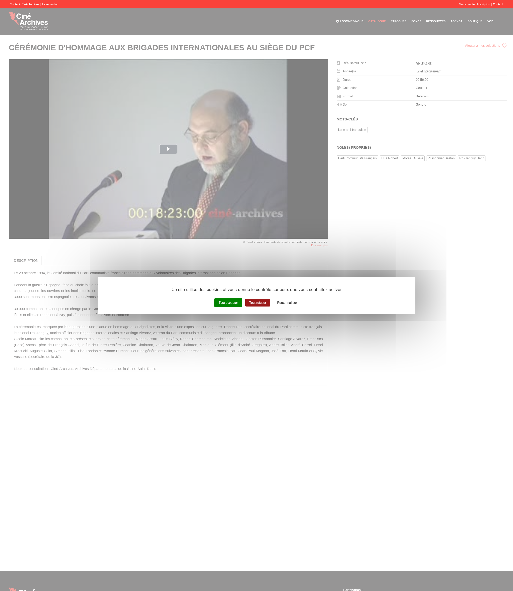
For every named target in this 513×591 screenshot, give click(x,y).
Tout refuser (257, 302)
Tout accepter (228, 302)
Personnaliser (287, 302)
